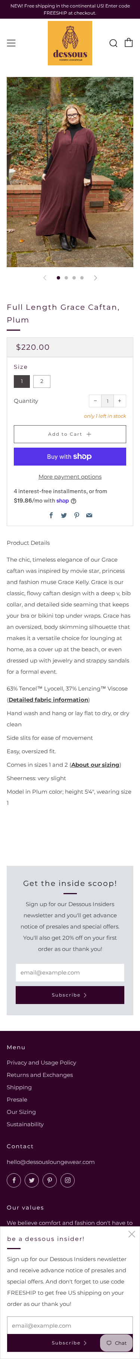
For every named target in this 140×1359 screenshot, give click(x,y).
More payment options (70, 476)
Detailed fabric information (48, 699)
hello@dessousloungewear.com (51, 1161)
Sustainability (25, 1124)
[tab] (58, 277)
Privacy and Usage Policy (41, 1062)
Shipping (19, 1087)
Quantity (26, 400)
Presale (17, 1099)
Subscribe (66, 995)
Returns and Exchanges (40, 1074)
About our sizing (95, 764)
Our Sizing (21, 1111)
